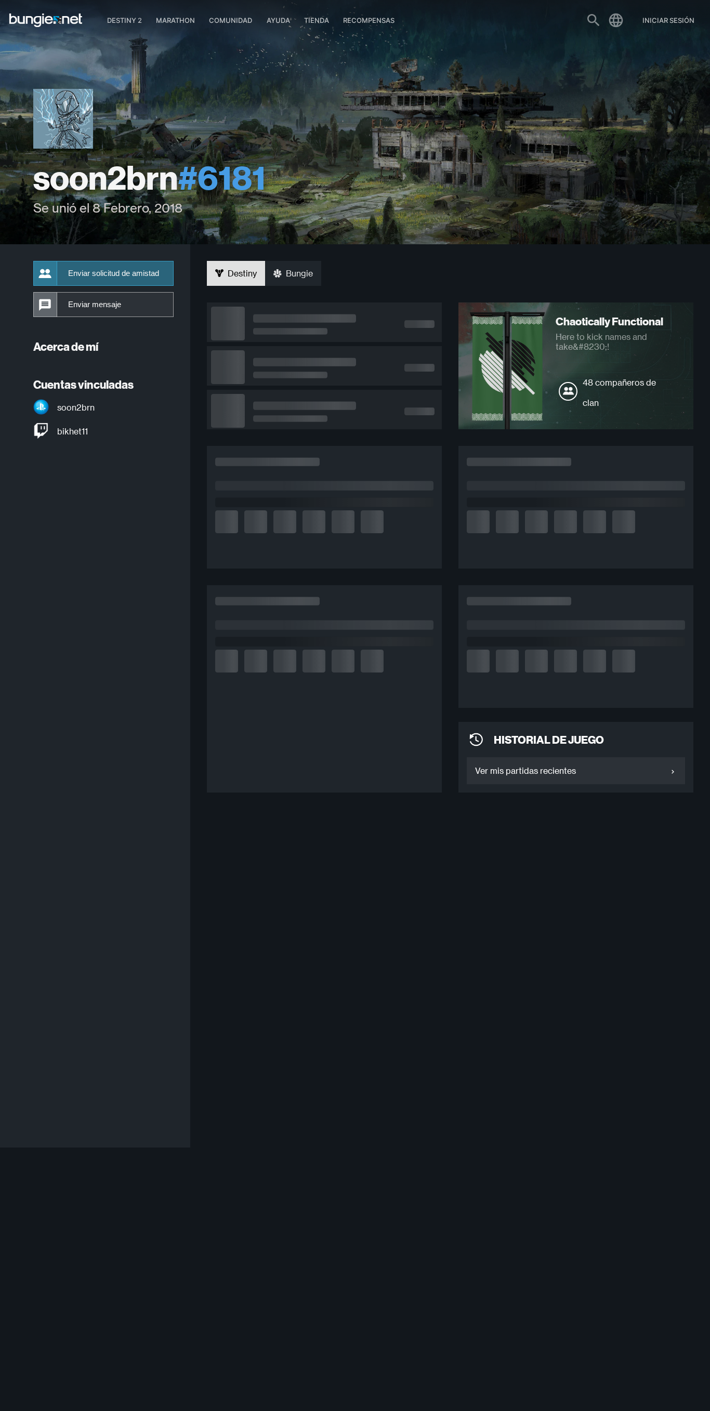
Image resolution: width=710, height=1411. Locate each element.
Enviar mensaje (94, 304)
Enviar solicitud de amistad (113, 273)
